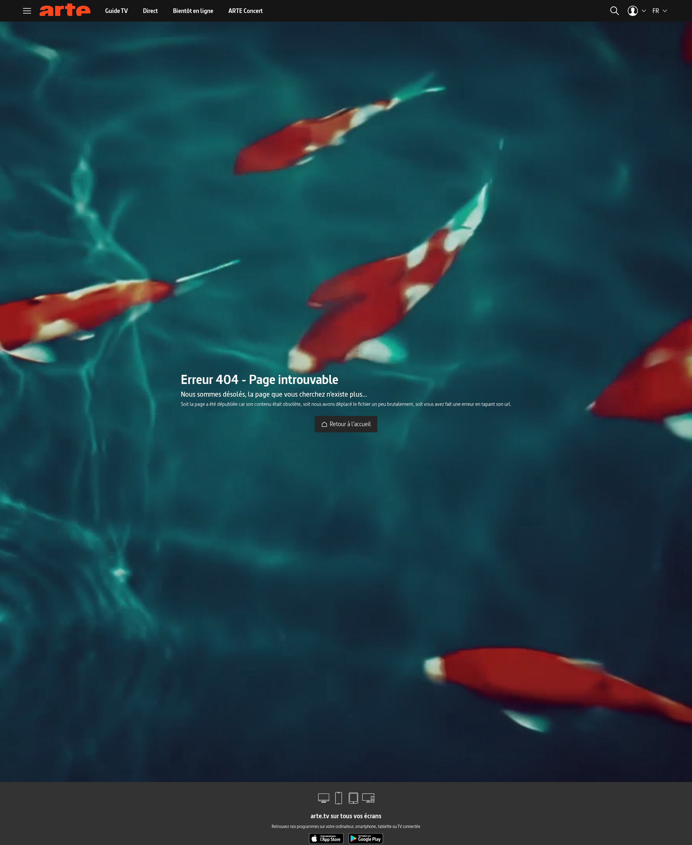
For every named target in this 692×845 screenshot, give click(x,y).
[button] (539, 10)
